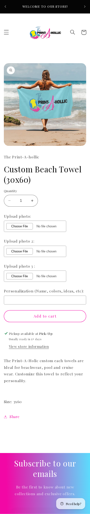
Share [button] (15, 416)
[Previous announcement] (5, 6)
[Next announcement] (84, 6)
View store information (29, 346)
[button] (6, 32)
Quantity (10, 191)
